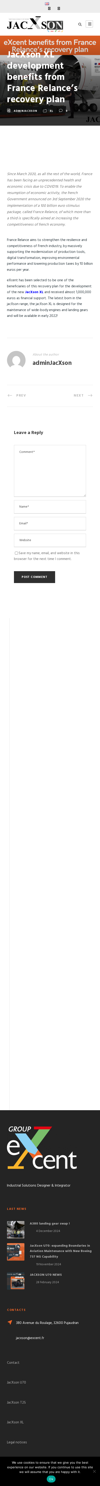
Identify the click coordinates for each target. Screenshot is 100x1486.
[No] (94, 1471)
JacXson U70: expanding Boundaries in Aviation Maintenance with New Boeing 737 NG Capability (61, 1251)
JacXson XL (34, 292)
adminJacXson (25, 111)
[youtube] (59, 8)
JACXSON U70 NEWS (46, 1275)
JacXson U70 (16, 1382)
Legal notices (17, 1442)
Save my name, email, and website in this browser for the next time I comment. (47, 556)
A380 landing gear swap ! (50, 1223)
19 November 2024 (48, 1264)
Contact (13, 1363)
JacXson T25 (16, 1402)
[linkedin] (49, 8)
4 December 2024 (48, 1231)
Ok (51, 1479)
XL (51, 111)
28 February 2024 (47, 1282)
